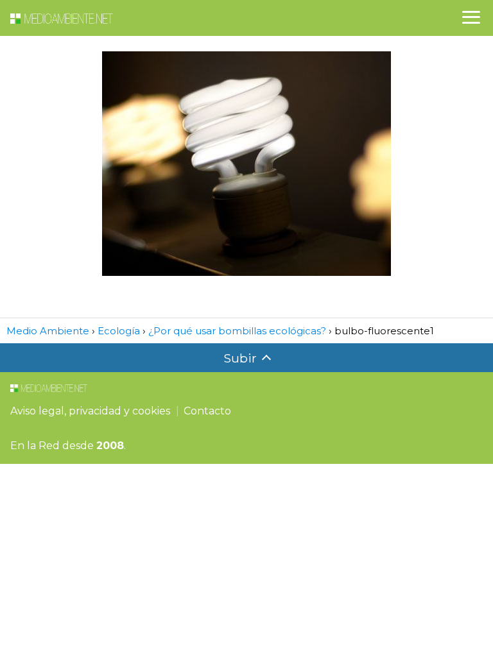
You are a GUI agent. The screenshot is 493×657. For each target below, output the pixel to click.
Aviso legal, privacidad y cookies (90, 411)
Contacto (207, 411)
